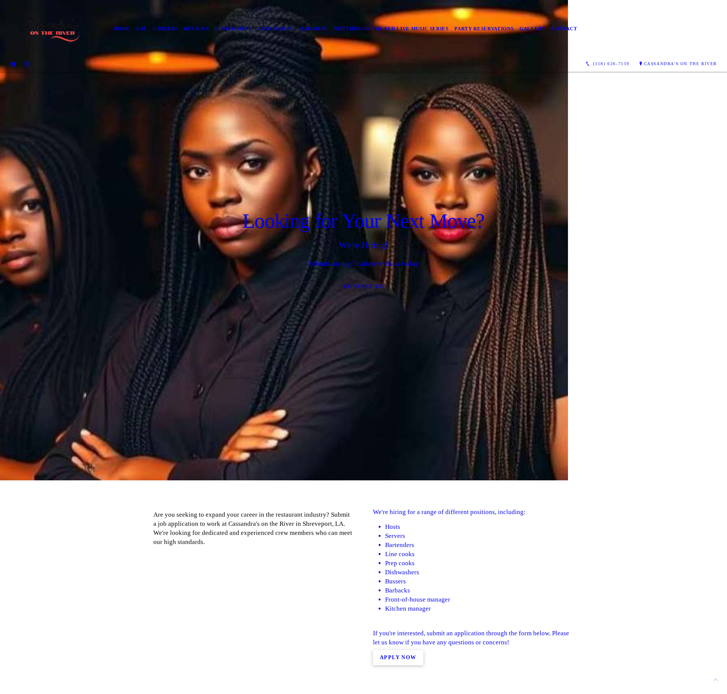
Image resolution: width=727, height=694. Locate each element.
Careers (165, 28)
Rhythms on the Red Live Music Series (391, 28)
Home (122, 28)
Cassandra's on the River (680, 63)
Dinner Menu (233, 28)
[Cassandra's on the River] (54, 28)
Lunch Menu (276, 28)
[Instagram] (27, 64)
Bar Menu (314, 28)
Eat (141, 28)
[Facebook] (13, 64)
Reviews (196, 28)
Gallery (533, 28)
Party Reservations (483, 28)
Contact (564, 28)
